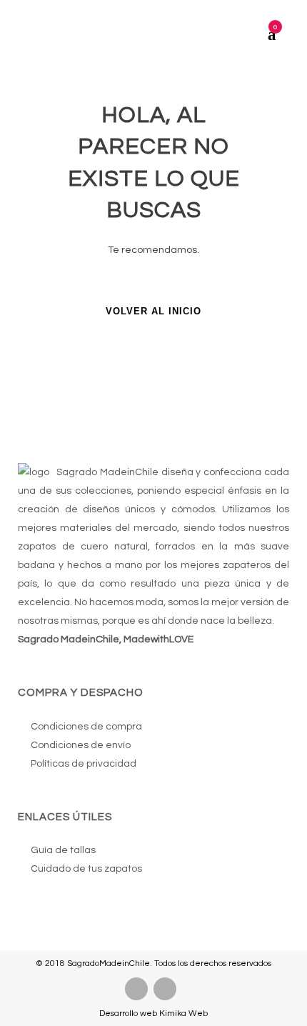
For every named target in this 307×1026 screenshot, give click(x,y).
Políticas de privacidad (83, 764)
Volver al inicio (153, 311)
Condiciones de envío (81, 745)
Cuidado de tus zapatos (86, 869)
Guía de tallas (63, 850)
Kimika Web (183, 1013)
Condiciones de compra (86, 727)
